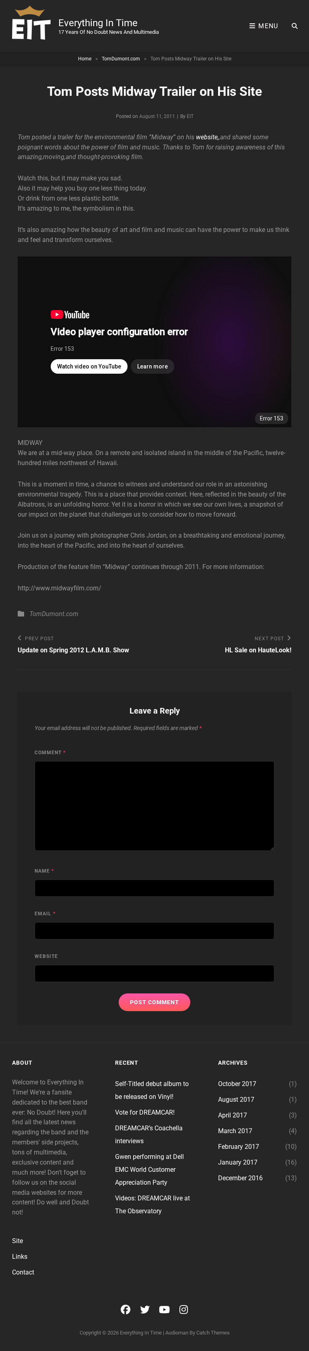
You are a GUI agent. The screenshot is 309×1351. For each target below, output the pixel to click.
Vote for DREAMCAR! (145, 1112)
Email (45, 914)
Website (46, 956)
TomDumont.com (121, 59)
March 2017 (235, 1131)
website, (207, 137)
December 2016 (240, 1178)
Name (44, 871)
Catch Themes (213, 1333)
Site (17, 1241)
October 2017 (237, 1084)
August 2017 (236, 1099)
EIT (190, 116)
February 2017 (238, 1146)
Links (19, 1256)
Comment (50, 752)
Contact (23, 1272)
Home (84, 59)
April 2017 (232, 1115)
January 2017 (238, 1162)
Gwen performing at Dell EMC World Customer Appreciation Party (149, 1169)
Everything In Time (98, 23)
